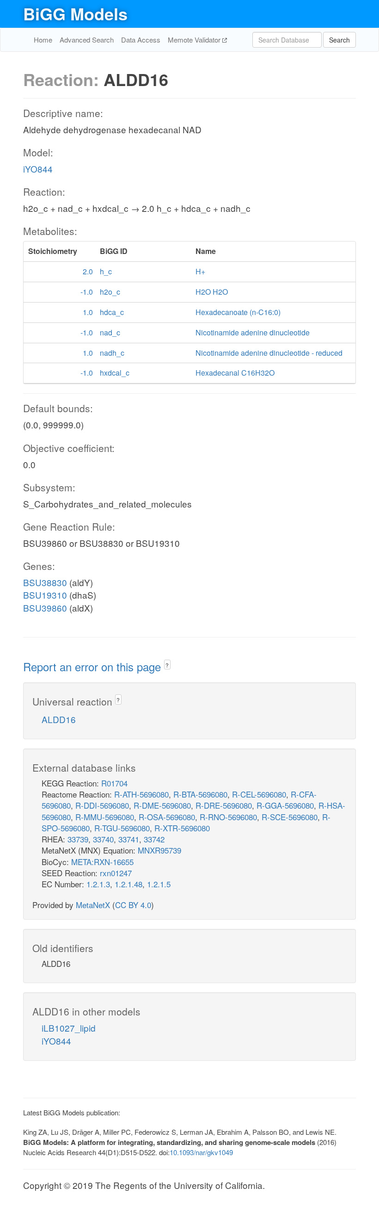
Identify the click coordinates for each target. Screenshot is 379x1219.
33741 (128, 839)
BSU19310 (45, 594)
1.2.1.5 (159, 884)
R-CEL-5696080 (259, 794)
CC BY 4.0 (133, 904)
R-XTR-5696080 (182, 828)
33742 (154, 839)
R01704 (114, 783)
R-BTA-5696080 (200, 794)
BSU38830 (45, 582)
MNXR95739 (159, 850)
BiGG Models (75, 13)
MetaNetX (93, 904)
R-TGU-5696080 (122, 828)
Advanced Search (87, 39)
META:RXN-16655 (102, 861)
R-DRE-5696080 (224, 805)
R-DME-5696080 (162, 805)
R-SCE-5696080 (290, 817)
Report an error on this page (93, 666)
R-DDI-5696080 (102, 805)
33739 (77, 839)
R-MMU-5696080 (104, 817)
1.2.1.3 (98, 884)
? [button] (167, 665)
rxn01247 (116, 873)
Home (43, 39)
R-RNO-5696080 (228, 817)
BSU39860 (45, 607)
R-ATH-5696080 (141, 794)
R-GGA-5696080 (285, 805)
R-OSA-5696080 (167, 817)
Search (339, 39)
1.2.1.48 (128, 884)
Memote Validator (195, 39)
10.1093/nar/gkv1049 (201, 1152)
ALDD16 (59, 719)
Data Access (140, 39)
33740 (103, 839)
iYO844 (38, 168)
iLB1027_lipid (69, 1027)
